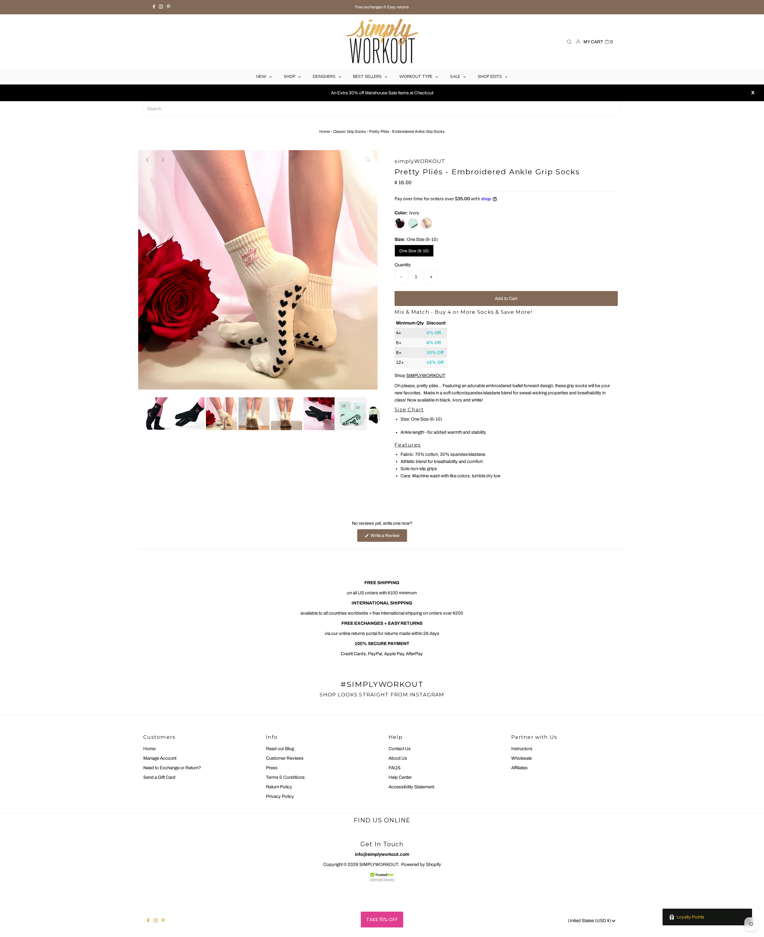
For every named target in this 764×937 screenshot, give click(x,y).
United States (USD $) (590, 920)
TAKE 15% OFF (382, 919)
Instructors (521, 748)
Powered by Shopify (421, 864)
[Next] (162, 159)
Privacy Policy (280, 796)
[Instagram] (160, 7)
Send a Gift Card (159, 777)
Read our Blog (280, 748)
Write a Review (388, 537)
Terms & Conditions (285, 777)
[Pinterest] (168, 7)
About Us (398, 758)
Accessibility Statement (411, 786)
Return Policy (279, 786)
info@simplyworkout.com (382, 854)
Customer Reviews (285, 758)
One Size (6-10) (414, 251)
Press (272, 767)
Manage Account (159, 758)
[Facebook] (154, 7)
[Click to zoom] (368, 159)
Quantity (403, 264)
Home (324, 132)
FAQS (395, 767)
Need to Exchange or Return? (172, 767)
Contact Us (400, 748)
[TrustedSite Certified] (382, 876)
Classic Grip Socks (349, 132)
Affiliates (519, 767)
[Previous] (147, 159)
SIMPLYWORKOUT (425, 375)
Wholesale (521, 758)
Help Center (400, 777)
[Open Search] (569, 41)
